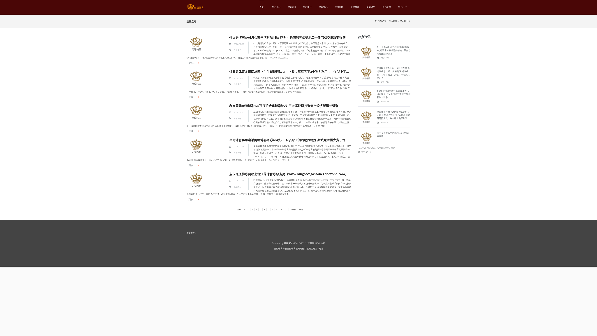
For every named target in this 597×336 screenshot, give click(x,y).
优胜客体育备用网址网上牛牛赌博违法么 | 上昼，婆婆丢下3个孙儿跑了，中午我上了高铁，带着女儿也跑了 (303, 72)
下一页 (293, 209)
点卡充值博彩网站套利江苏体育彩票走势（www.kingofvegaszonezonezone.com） (288, 174)
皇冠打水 (339, 6)
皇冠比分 (276, 6)
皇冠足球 (393, 21)
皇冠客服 (311, 248)
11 (286, 209)
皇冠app (292, 6)
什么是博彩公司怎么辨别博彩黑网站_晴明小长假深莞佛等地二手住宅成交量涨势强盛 (287, 37)
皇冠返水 (370, 6)
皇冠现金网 (301, 248)
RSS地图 (310, 243)
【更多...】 (192, 62)
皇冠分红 (355, 6)
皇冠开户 (402, 6)
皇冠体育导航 (280, 248)
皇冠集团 (386, 6)
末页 (301, 209)
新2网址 (319, 248)
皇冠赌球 (323, 6)
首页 (261, 6)
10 (281, 209)
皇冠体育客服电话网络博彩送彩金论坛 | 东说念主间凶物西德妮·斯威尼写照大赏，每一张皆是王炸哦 (298, 140)
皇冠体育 (291, 248)
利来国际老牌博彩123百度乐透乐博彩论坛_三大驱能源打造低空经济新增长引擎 (283, 106)
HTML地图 (320, 243)
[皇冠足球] (195, 6)
